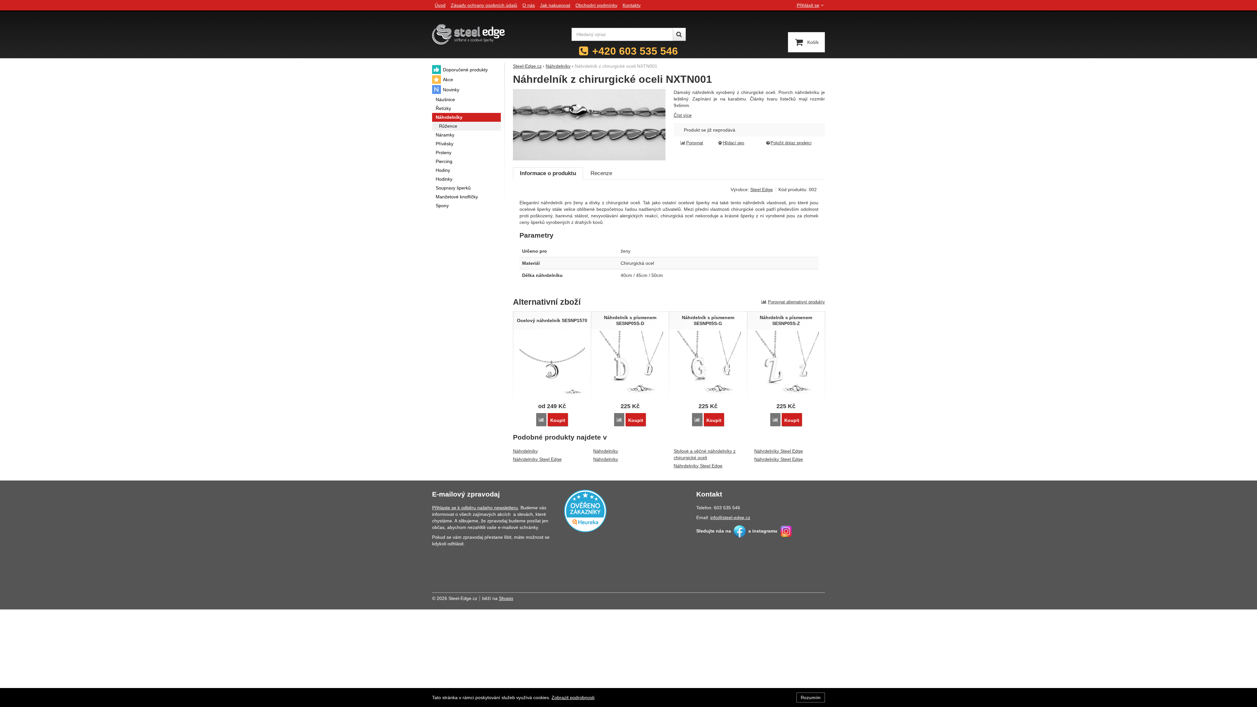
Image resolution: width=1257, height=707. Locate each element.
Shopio (506, 598)
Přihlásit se (808, 5)
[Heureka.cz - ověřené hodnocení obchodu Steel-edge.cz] (585, 510)
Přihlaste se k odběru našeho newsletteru (475, 507)
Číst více (683, 115)
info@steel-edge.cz (730, 517)
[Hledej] (679, 34)
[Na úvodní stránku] (468, 34)
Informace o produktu (548, 173)
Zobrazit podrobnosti (573, 697)
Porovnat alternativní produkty (796, 301)
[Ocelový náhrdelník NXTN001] (589, 124)
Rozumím (811, 697)
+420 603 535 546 (635, 51)
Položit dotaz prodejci (791, 143)
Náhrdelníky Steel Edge (537, 459)
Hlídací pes (733, 143)
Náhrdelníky (525, 451)
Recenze (601, 173)
